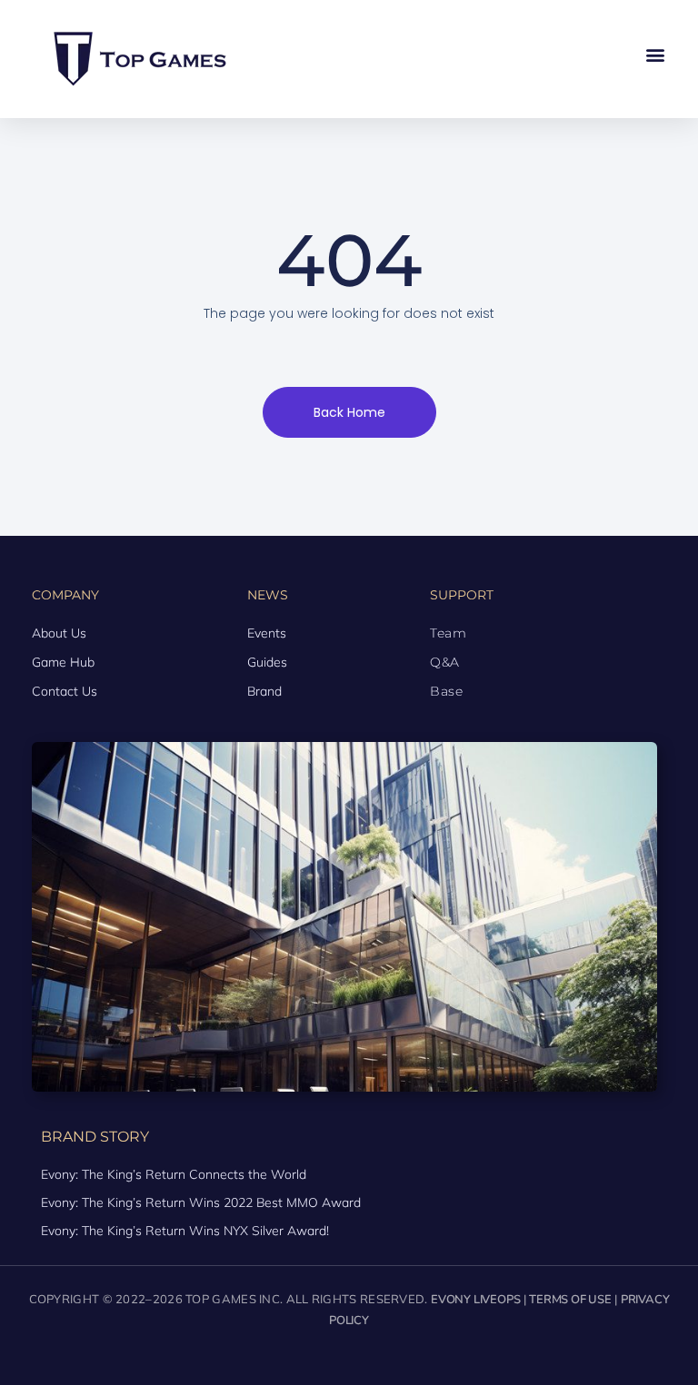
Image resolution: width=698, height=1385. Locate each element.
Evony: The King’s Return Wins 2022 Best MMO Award (201, 1202)
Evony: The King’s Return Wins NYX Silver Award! (185, 1230)
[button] (656, 55)
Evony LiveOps (475, 1299)
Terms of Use (570, 1299)
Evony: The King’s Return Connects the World (173, 1174)
